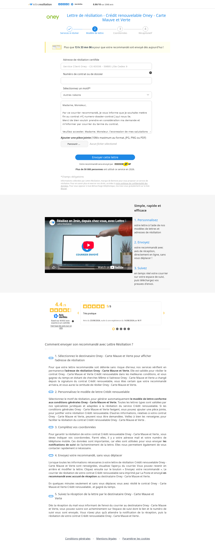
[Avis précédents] (78, 313)
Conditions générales (78, 538)
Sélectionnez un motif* (77, 88)
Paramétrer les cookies (136, 538)
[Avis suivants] (164, 313)
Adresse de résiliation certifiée (81, 59)
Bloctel (64, 188)
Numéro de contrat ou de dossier (99, 74)
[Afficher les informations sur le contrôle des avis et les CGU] (73, 321)
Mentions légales (106, 538)
